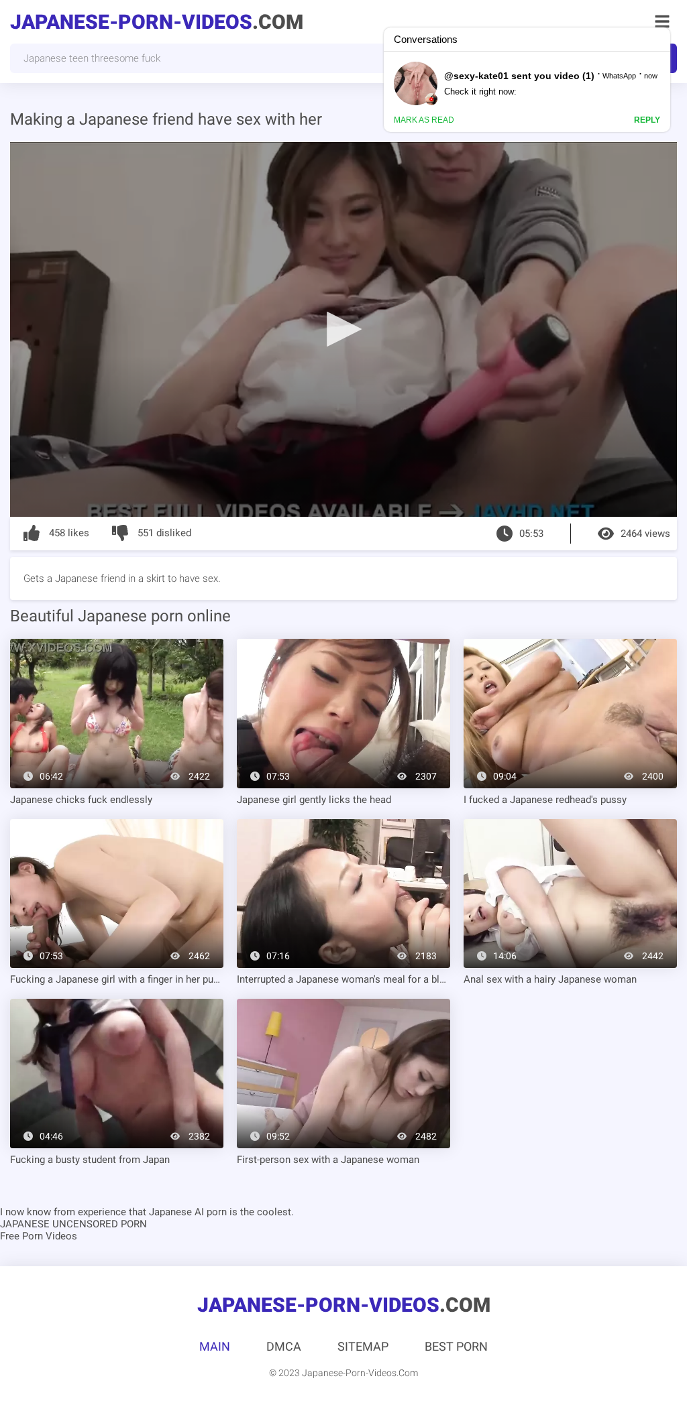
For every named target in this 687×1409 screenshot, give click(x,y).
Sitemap (362, 1346)
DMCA (283, 1346)
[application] (343, 329)
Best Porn (456, 1346)
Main (214, 1346)
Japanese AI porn (188, 1212)
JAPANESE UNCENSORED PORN (73, 1224)
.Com (156, 22)
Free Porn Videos (38, 1236)
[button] (343, 328)
